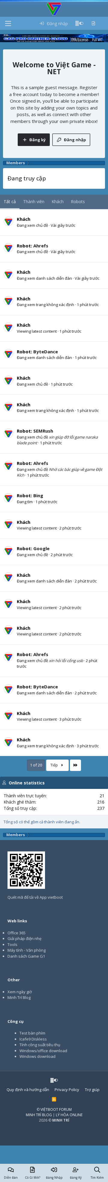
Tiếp (54, 765)
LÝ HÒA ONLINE (69, 1114)
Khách (58, 201)
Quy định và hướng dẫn (28, 1089)
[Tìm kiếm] (103, 23)
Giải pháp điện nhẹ (24, 938)
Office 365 (17, 932)
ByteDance (45, 352)
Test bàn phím (32, 1033)
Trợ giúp (92, 1089)
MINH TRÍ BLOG (39, 1114)
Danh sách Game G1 (26, 956)
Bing (38, 495)
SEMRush (43, 431)
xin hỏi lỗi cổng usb (66, 660)
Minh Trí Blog (19, 997)
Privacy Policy (67, 1089)
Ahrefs (40, 246)
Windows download (38, 1056)
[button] (8, 23)
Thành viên (33, 201)
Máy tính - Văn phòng (27, 950)
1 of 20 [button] (36, 765)
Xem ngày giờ (20, 991)
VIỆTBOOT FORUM (56, 1109)
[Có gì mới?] (93, 23)
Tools (12, 944)
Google (41, 548)
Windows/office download (43, 1050)
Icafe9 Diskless (33, 1039)
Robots (78, 201)
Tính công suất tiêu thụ (40, 1044)
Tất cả (10, 201)
